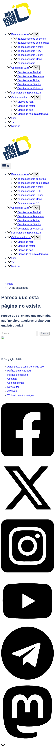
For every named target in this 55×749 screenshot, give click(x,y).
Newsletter (13, 387)
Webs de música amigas (20, 395)
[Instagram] (27, 575)
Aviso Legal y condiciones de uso (25, 366)
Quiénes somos (15, 383)
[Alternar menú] (36, 34)
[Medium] (27, 741)
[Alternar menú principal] (6, 166)
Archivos (12, 391)
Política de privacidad (19, 370)
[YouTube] (27, 623)
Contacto (12, 379)
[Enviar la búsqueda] (37, 333)
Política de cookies (17, 374)
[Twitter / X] (27, 513)
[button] (31, 34)
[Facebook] (27, 459)
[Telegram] (27, 679)
